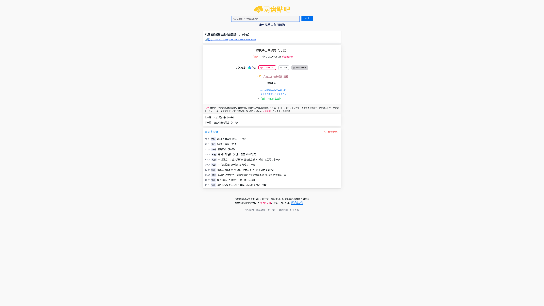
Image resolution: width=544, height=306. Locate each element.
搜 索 (307, 18)
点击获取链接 (269, 67)
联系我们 (283, 210)
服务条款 (294, 210)
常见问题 (249, 210)
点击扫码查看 (301, 67)
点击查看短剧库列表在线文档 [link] (273, 90)
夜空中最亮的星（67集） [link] (226, 122)
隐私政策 (260, 210)
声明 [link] (207, 107)
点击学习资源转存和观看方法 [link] (273, 94)
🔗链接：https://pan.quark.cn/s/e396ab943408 (230, 39)
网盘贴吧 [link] (297, 203)
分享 (285, 67)
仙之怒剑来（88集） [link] (224, 117)
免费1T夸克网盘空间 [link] (271, 98)
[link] (272, 9)
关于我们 (272, 210)
